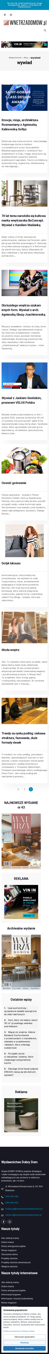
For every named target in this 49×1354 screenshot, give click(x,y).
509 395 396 (11, 1196)
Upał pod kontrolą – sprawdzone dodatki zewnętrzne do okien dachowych (20, 1011)
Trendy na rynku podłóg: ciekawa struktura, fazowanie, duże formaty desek (23, 738)
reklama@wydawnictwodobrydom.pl (23, 1215)
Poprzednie (18, 789)
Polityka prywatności (11, 1331)
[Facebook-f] (5, 15)
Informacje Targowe (11, 1294)
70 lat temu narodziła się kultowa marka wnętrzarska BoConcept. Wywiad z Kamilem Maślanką (24, 220)
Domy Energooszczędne (13, 1246)
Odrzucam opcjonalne (24, 1337)
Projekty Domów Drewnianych (16, 1262)
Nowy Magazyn (9, 1250)
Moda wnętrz (10, 650)
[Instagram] (11, 15)
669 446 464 (11, 1202)
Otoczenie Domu (9, 1254)
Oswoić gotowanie (14, 483)
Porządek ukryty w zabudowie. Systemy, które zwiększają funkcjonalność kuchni (18, 1058)
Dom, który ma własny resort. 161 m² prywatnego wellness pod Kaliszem (21, 1023)
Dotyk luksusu (11, 563)
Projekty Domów (9, 1258)
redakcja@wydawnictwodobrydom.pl (23, 1208)
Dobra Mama (7, 1242)
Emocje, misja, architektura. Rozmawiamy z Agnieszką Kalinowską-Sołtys (20, 124)
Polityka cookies (28, 1331)
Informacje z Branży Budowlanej (17, 1298)
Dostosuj (25, 1342)
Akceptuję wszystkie (24, 1348)
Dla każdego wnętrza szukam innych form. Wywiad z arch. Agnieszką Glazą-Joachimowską (23, 310)
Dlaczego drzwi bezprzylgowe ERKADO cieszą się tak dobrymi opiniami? (21, 1071)
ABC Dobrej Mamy (10, 1238)
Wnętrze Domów (9, 1266)
